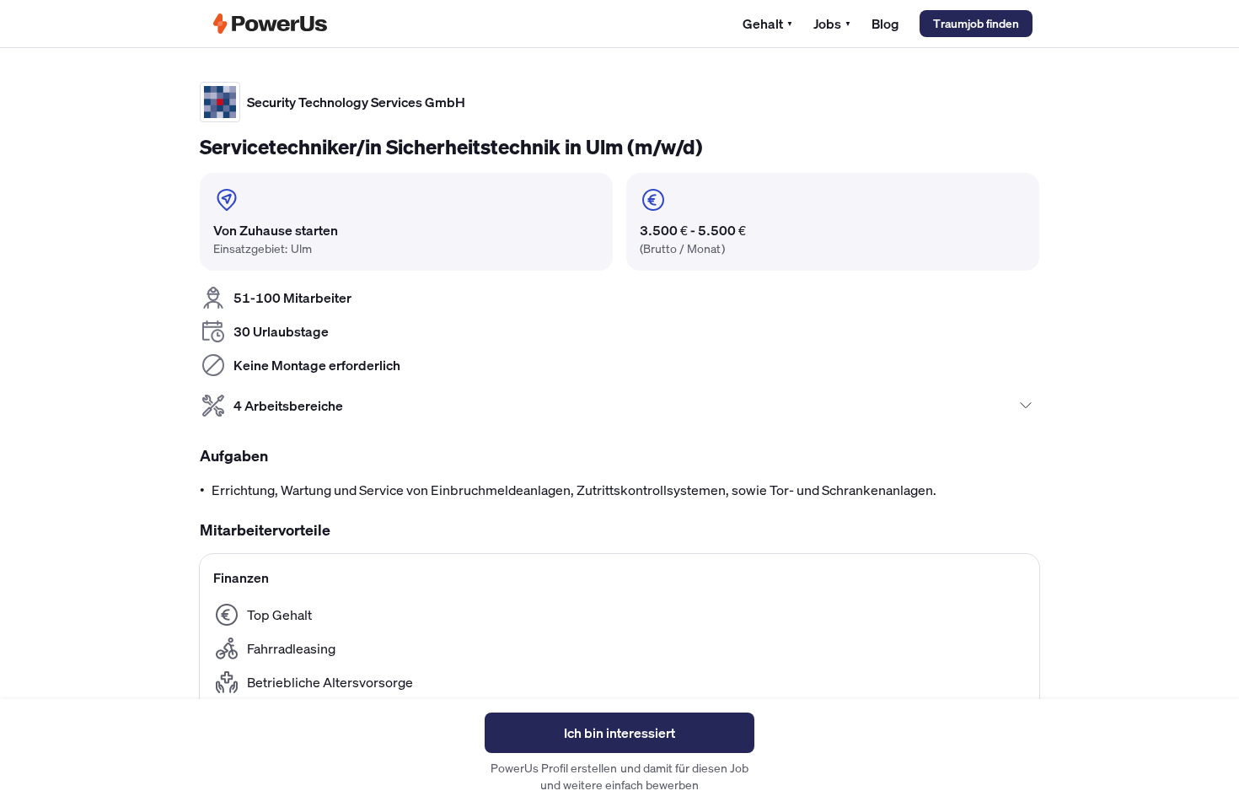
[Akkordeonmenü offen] (1025, 405)
